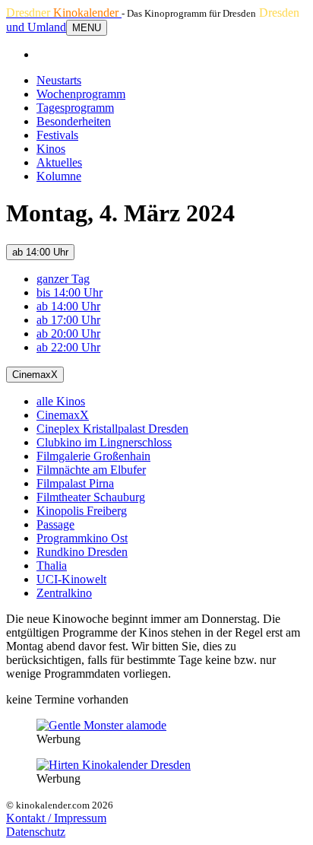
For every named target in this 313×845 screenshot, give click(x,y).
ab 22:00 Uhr (68, 347)
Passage (55, 524)
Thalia (51, 565)
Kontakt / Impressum (56, 818)
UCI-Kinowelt (71, 579)
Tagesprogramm (75, 107)
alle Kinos (60, 401)
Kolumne (58, 176)
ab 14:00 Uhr (40, 252)
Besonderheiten (73, 121)
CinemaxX (35, 374)
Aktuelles (59, 162)
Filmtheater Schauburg (90, 497)
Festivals (57, 135)
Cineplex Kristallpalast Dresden (112, 428)
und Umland (36, 27)
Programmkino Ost (82, 538)
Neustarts (58, 80)
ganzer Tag (63, 278)
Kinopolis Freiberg (81, 510)
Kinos (50, 148)
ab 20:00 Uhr (68, 333)
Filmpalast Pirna (75, 483)
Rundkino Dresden (82, 551)
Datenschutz (35, 831)
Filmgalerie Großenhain (93, 456)
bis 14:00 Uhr (69, 292)
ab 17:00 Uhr (68, 319)
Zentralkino (64, 592)
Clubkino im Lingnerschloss (104, 442)
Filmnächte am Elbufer (91, 469)
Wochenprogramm (80, 93)
